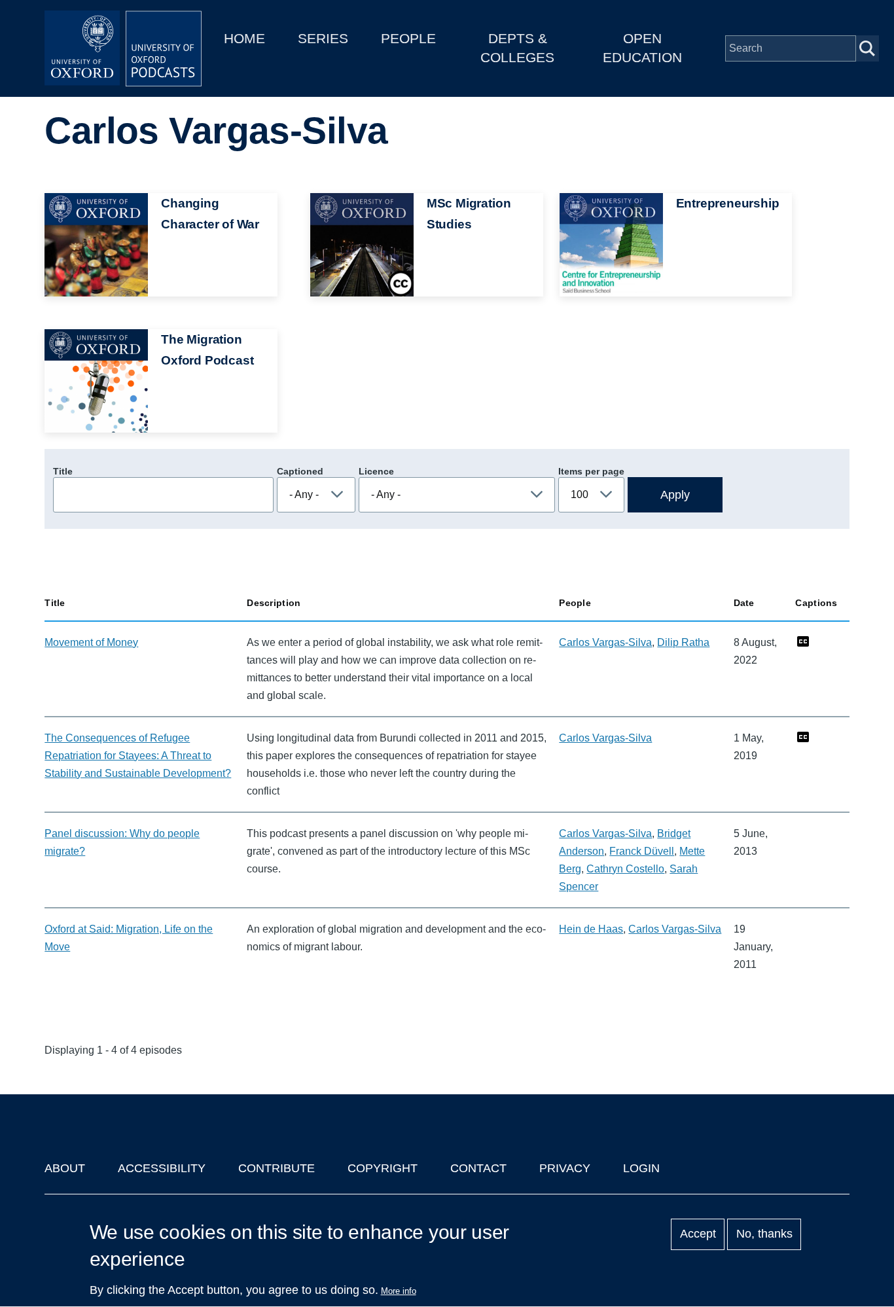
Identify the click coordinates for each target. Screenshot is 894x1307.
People (408, 38)
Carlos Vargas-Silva (605, 642)
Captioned (300, 471)
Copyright (383, 1168)
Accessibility (162, 1168)
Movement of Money (91, 642)
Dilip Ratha (683, 642)
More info (398, 1291)
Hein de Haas (591, 929)
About (65, 1168)
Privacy (564, 1168)
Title (63, 471)
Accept (698, 1234)
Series (323, 38)
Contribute (276, 1168)
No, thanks (764, 1234)
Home (244, 38)
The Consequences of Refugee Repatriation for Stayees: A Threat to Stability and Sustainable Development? (138, 755)
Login (641, 1168)
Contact (478, 1168)
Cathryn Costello (625, 868)
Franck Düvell (641, 851)
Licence (376, 471)
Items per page (591, 471)
